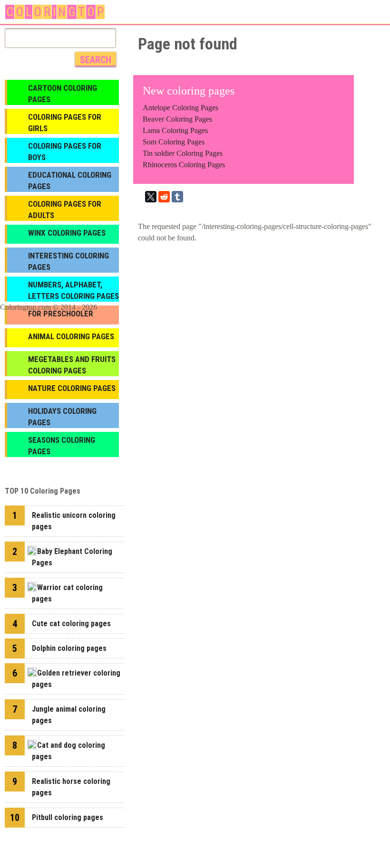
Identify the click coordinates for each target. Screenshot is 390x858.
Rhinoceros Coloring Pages (184, 165)
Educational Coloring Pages (69, 180)
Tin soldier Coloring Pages (183, 153)
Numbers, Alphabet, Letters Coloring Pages (73, 290)
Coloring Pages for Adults (64, 209)
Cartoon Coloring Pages (62, 93)
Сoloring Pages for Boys (64, 151)
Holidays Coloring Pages (62, 416)
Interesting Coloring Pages (68, 261)
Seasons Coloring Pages (61, 445)
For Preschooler (60, 313)
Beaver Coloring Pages (177, 119)
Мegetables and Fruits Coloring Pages (72, 364)
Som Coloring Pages (174, 142)
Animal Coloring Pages (71, 336)
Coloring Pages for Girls (64, 122)
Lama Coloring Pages (175, 130)
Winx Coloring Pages (67, 233)
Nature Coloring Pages (72, 388)
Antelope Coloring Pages (180, 108)
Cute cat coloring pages (71, 623)
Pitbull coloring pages (67, 817)
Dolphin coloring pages (69, 648)
